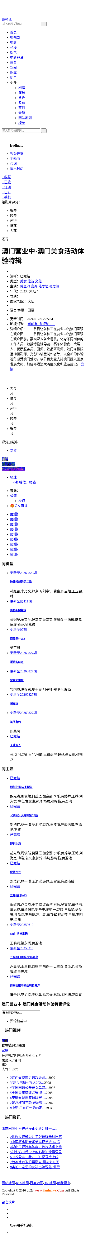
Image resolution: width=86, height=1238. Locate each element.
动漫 (13, 47)
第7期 (14, 524)
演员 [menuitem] (21, 92)
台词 (13, 163)
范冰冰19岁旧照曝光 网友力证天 (34, 1162)
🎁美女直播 (19, 506)
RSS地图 (22, 1183)
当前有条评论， (41, 324)
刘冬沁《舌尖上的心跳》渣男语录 (36, 1152)
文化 (38, 281)
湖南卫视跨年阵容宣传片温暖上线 (36, 1147)
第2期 (14, 549)
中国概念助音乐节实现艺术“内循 (35, 1142)
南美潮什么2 (17, 638)
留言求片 (8, 1202)
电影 (13, 42)
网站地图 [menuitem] (25, 118)
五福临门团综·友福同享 (24, 957)
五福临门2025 (18, 895)
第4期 (14, 539)
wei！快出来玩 (19, 933)
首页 (13, 32)
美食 (23, 281)
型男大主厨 (17, 680)
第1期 (14, 554)
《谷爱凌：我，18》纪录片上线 (34, 1157)
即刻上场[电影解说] (21, 787)
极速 (13, 477)
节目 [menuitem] (21, 108)
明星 (13, 77)
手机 (6, 197)
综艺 (13, 52)
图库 (13, 72)
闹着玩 (14, 703)
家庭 (5, 1050)
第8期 (14, 519)
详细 (16, 153)
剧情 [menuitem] (21, 87)
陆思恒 (43, 286)
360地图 (50, 1183)
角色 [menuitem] (21, 98)
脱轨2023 (15, 872)
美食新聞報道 (18, 610)
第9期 (14, 514)
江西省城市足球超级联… (29, 1077)
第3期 (14, 544)
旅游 (31, 281)
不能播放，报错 (23, 482)
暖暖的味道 (17, 662)
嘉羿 (34, 286)
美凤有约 (15, 722)
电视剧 (15, 37)
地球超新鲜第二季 (21, 581)
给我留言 (63, 1183)
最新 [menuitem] (21, 113)
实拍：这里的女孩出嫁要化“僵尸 (35, 1167)
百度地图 (36, 1183)
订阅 (6, 187)
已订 (6, 192)
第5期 (14, 534)
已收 (6, 182)
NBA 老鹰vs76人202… (27, 1082)
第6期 (14, 529)
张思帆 (54, 286)
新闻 (13, 67)
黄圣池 (25, 286)
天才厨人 (15, 745)
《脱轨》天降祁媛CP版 (24, 815)
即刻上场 (15, 843)
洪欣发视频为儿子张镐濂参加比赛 (36, 1137)
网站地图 (8, 1183)
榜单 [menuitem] (21, 123)
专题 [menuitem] (21, 103)
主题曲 (15, 158)
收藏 (6, 177)
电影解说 (16, 57)
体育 (13, 62)
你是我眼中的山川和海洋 (25, 985)
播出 (16, 169)
